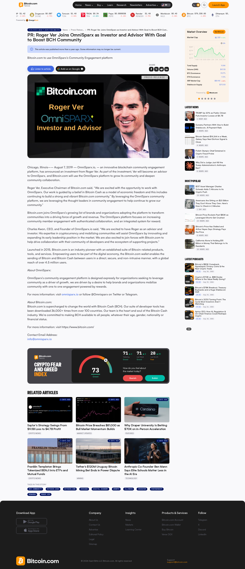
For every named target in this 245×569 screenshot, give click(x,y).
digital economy (100, 489)
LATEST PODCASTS (194, 259)
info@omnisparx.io (39, 339)
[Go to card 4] (208, 99)
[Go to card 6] (215, 99)
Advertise (151, 5)
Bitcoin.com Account (172, 519)
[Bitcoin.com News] (28, 5)
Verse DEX (167, 534)
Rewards (32, 494)
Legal (91, 539)
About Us (93, 519)
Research (121, 5)
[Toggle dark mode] (196, 5)
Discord (202, 529)
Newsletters (136, 5)
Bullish (155, 378)
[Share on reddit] (161, 69)
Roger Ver (45, 494)
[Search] (204, 5)
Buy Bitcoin (167, 529)
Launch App (218, 5)
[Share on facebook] (151, 69)
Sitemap (93, 544)
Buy (99, 5)
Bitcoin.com (69, 489)
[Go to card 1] (199, 99)
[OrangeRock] (32, 20)
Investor (142, 489)
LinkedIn (202, 534)
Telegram (202, 519)
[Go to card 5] (211, 99)
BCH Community (35, 489)
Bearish (132, 378)
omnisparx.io (70, 294)
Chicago (84, 489)
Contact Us (94, 524)
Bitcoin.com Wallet (171, 524)
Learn (110, 5)
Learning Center (133, 529)
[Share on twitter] (156, 69)
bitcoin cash (53, 489)
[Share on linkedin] (166, 69)
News (88, 5)
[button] (82, 69)
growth (116, 489)
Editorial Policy (96, 534)
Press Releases (77, 30)
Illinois (129, 489)
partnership (156, 489)
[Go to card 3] (205, 99)
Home (78, 5)
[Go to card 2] (202, 99)
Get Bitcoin (220, 34)
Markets (129, 524)
